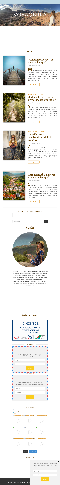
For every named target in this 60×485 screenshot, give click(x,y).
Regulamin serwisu (25, 482)
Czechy (30, 57)
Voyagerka (30, 15)
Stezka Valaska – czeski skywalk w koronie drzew (42, 98)
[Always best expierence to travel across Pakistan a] (41, 420)
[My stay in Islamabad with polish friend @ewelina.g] (30, 420)
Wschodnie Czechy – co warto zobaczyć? (40, 61)
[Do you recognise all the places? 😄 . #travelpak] (30, 443)
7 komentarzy (36, 180)
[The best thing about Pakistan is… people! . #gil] (41, 432)
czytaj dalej (33, 84)
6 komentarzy (36, 65)
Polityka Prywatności (12, 482)
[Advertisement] (30, 36)
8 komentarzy (36, 103)
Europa (35, 57)
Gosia (29, 65)
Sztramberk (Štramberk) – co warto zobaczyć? (42, 176)
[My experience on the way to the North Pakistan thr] (41, 443)
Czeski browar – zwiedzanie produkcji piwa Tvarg (39, 137)
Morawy (41, 57)
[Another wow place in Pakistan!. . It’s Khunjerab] (18, 443)
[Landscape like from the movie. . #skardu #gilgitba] (18, 420)
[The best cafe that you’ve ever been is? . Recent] (30, 432)
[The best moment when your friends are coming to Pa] (18, 432)
